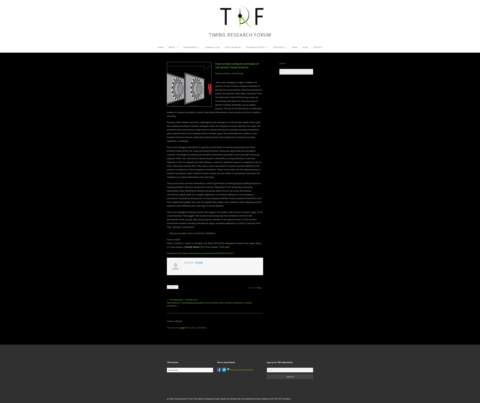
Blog (305, 47)
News (295, 47)
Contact (317, 47)
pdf (227, 247)
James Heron (187, 233)
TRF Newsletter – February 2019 (182, 299)
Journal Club (212, 47)
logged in (183, 327)
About (172, 47)
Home (161, 47)
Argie (241, 73)
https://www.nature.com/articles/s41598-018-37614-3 (208, 253)
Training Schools (256, 47)
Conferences (190, 47)
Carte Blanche (233, 47)
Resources (279, 47)
